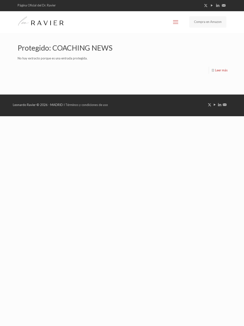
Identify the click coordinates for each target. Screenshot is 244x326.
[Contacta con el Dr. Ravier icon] (223, 5)
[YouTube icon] (212, 5)
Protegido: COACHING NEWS (65, 47)
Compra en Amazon (208, 22)
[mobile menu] (176, 22)
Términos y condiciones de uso (86, 105)
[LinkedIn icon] (217, 5)
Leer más (221, 70)
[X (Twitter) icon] (206, 5)
